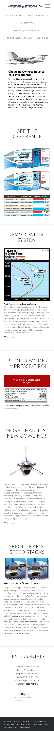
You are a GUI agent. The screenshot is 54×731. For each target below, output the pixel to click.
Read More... (12, 337)
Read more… (31, 683)
